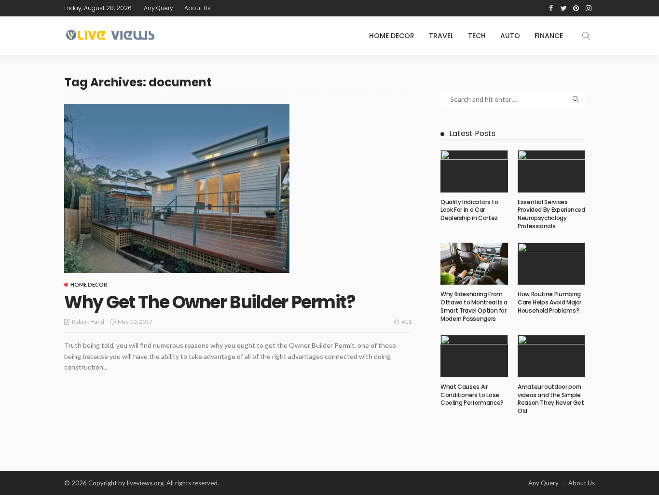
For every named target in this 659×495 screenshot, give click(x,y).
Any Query (158, 8)
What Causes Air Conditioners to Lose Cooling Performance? (472, 395)
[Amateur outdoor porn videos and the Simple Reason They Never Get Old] (551, 356)
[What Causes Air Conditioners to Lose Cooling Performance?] (474, 356)
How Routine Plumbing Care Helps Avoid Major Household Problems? (549, 302)
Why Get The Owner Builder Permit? (209, 302)
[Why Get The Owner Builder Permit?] (176, 188)
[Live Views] (111, 35)
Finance (549, 36)
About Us (197, 8)
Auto (510, 36)
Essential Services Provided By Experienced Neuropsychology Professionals (551, 214)
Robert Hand (88, 321)
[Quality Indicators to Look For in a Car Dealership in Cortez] (474, 171)
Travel (441, 36)
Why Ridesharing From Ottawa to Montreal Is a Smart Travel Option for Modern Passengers (474, 306)
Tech (477, 36)
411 (406, 321)
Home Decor (391, 36)
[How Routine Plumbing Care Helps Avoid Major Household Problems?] (551, 264)
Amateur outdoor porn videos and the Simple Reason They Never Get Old (551, 399)
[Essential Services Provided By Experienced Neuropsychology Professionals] (551, 171)
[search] (586, 35)
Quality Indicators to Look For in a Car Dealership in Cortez (469, 210)
